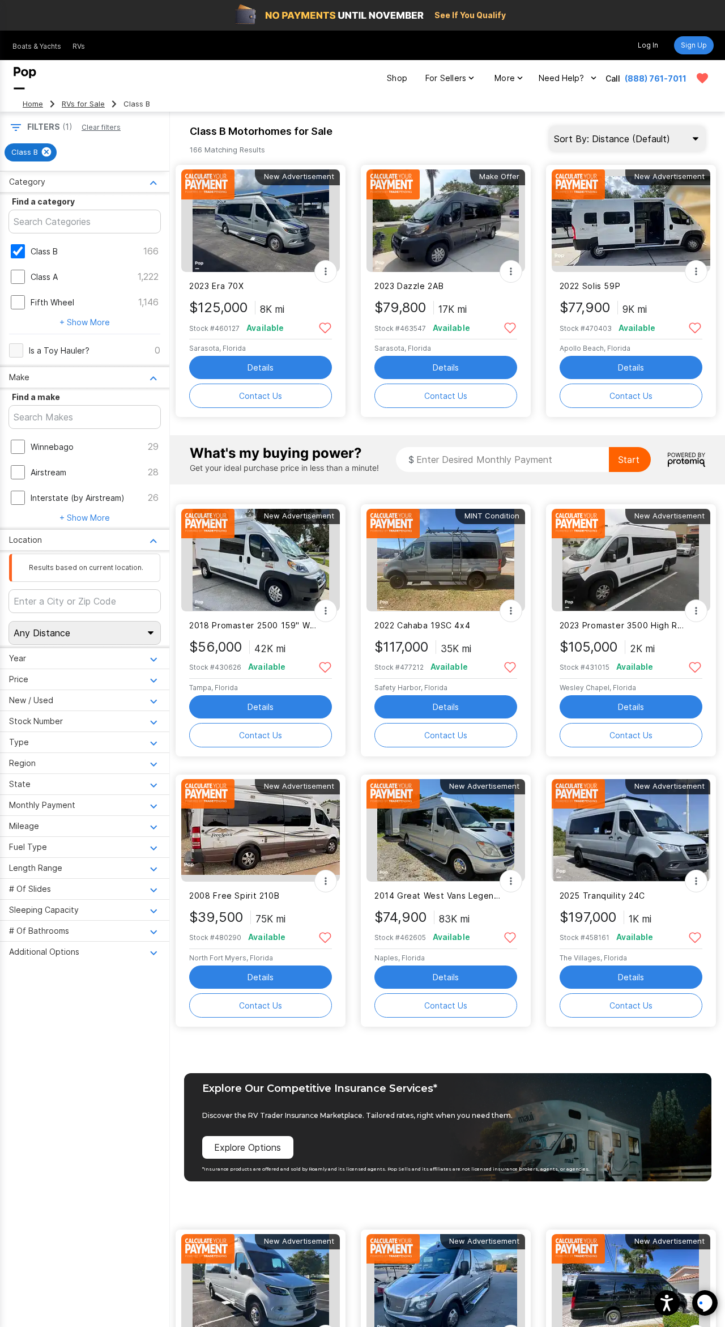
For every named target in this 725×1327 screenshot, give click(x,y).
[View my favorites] (702, 78)
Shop (397, 78)
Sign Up (694, 45)
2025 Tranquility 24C (602, 895)
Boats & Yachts (36, 46)
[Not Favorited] (325, 327)
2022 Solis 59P (590, 286)
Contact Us (260, 396)
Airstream (48, 472)
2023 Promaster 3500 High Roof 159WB (624, 625)
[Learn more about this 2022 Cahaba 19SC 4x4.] (445, 560)
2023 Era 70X (216, 286)
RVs (78, 46)
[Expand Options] (325, 271)
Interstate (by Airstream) (78, 498)
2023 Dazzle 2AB (408, 286)
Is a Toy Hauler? (59, 350)
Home (33, 104)
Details (261, 367)
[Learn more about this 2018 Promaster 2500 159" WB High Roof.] (260, 560)
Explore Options (247, 1147)
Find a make (36, 397)
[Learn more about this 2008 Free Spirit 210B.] (260, 830)
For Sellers (445, 78)
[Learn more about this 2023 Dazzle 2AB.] (445, 220)
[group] (31, 152)
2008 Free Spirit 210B (234, 895)
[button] (667, 1303)
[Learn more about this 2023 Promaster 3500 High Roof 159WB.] (631, 560)
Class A (44, 277)
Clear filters (101, 127)
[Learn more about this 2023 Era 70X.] (260, 220)
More (504, 78)
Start (628, 459)
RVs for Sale (83, 104)
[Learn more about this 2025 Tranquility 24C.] (631, 830)
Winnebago (52, 447)
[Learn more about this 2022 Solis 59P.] (631, 220)
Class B (44, 251)
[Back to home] (25, 78)
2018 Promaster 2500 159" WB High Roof (253, 625)
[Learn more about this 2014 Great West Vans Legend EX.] (445, 830)
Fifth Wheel (52, 302)
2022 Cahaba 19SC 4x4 (422, 625)
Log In (648, 45)
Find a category (43, 201)
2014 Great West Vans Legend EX (438, 895)
